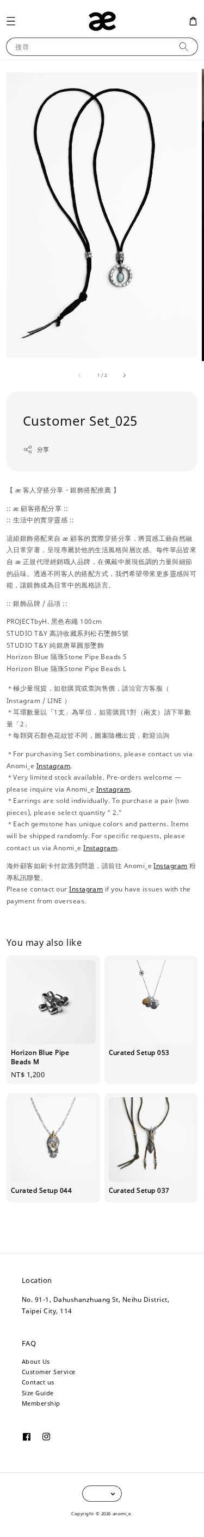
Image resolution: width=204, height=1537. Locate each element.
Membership (41, 1403)
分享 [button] (43, 449)
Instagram (53, 765)
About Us (36, 1361)
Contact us (38, 1382)
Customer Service (49, 1372)
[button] (10, 20)
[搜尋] (183, 46)
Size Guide (38, 1393)
